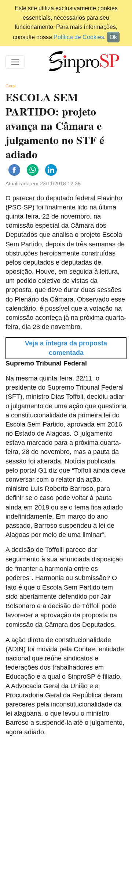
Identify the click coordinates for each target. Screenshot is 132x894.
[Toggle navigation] (15, 62)
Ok (113, 37)
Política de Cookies (79, 37)
